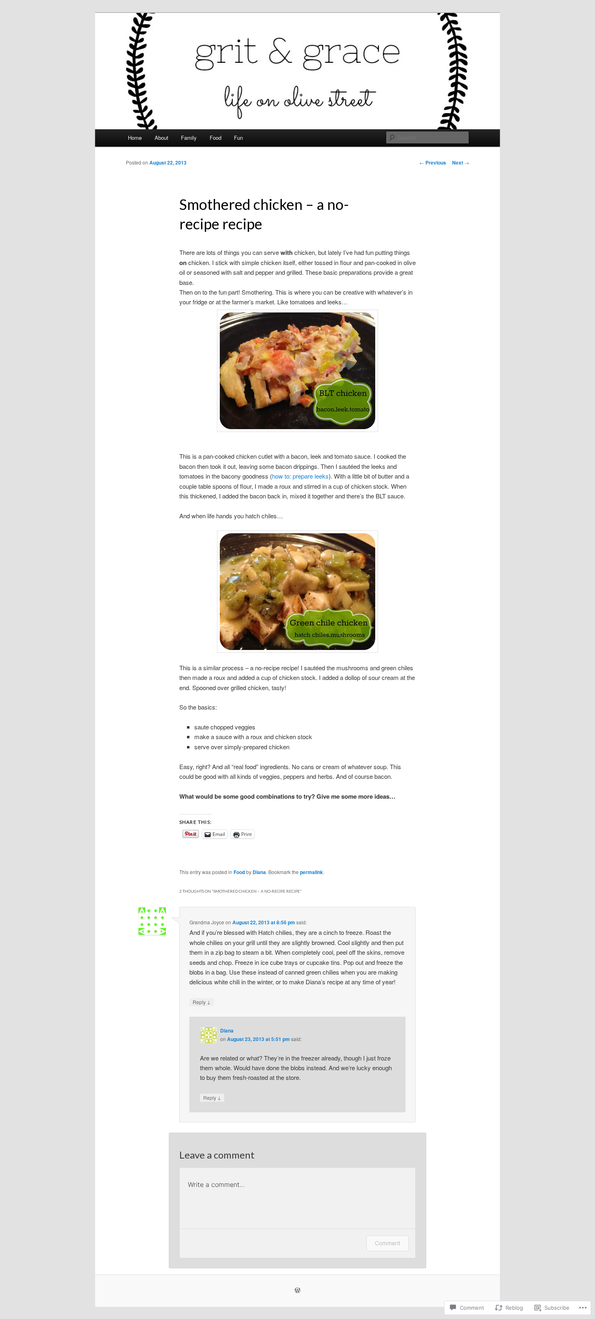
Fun (238, 137)
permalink (311, 872)
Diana (259, 872)
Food (215, 137)
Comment (387, 1243)
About (161, 137)
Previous (432, 162)
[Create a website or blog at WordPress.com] (297, 1290)
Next (460, 162)
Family (189, 137)
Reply (201, 1001)
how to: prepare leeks (300, 476)
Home (135, 137)
